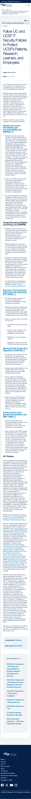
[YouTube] (11, 785)
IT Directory (4, 771)
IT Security (18, 640)
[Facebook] (2, 785)
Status (3, 759)
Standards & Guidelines (8, 773)
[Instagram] (16, 785)
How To (3, 764)
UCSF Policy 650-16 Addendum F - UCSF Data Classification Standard (15, 721)
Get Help (3, 778)
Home (3, 9)
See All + (9, 9)
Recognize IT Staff (6, 780)
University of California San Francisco (11, 1)
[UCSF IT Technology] (6, 5)
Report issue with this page (9, 775)
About (2, 768)
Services (3, 761)
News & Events (5, 766)
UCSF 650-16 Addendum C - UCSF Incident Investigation (15, 693)
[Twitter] (6, 785)
